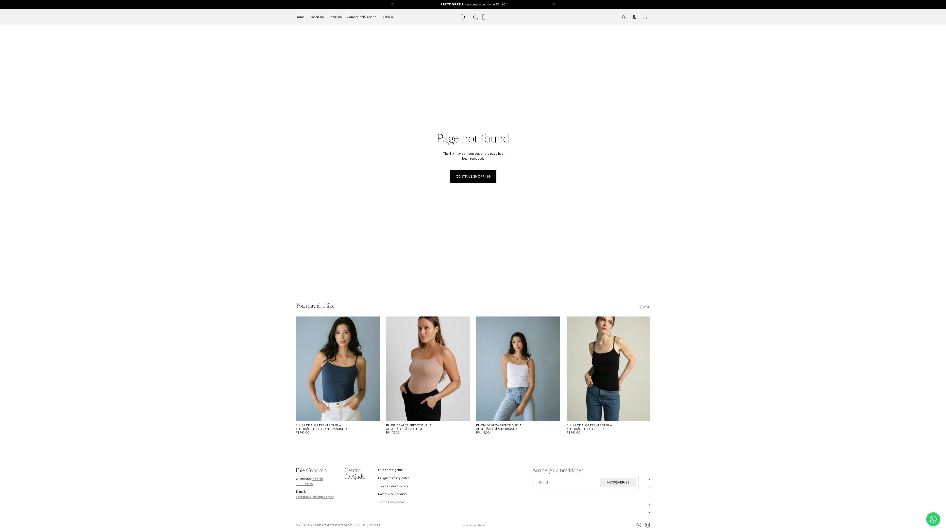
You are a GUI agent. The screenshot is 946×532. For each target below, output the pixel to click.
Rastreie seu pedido (392, 494)
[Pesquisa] (623, 17)
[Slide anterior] (483, 369)
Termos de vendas (391, 502)
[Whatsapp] (639, 525)
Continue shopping (473, 176)
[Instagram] (647, 525)
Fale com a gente (390, 470)
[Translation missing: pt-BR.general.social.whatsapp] (933, 519)
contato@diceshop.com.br (315, 497)
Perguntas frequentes (393, 478)
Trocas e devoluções (393, 486)
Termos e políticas (473, 525)
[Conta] (634, 17)
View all (645, 306)
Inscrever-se (618, 482)
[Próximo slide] (552, 369)
